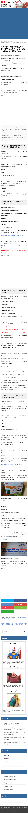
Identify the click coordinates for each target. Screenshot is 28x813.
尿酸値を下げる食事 (8, 786)
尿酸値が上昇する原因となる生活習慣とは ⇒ (14, 235)
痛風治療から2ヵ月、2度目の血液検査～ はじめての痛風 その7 (14, 738)
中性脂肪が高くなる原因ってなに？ (10, 133)
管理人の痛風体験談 (23, 617)
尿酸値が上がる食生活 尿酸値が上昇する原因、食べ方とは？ (14, 724)
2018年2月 (6, 755)
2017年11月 (6, 765)
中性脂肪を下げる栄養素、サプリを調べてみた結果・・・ (14, 138)
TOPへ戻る (6, 809)
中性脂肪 (8, 618)
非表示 (15, 126)
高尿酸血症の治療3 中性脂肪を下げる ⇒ (13, 464)
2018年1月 (6, 758)
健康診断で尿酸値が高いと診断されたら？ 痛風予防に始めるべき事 (8, 624)
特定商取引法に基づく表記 (14, 809)
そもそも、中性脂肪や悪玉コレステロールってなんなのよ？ (14, 130)
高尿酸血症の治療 (8, 783)
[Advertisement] (14, 22)
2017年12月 (6, 762)
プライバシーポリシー (9, 811)
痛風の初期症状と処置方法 (10, 776)
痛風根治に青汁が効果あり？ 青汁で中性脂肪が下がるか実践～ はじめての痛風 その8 (14, 728)
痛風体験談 (4, 618)
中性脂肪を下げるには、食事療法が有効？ (11, 135)
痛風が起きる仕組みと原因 (10, 779)
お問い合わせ (24, 811)
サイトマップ (17, 811)
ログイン (6, 801)
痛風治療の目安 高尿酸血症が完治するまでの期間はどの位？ (14, 743)
